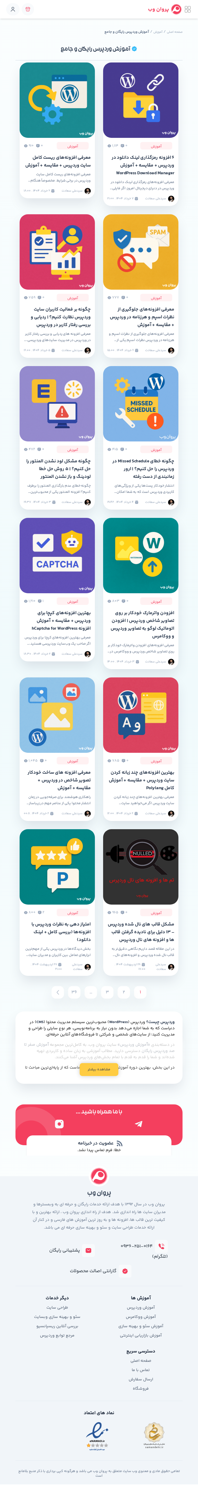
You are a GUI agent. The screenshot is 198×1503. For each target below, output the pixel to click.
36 (74, 992)
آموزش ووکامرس (141, 1317)
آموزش (157, 32)
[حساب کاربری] (13, 9)
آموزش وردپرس (141, 1307)
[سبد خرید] (28, 9)
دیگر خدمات (57, 1298)
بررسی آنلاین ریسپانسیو (57, 1326)
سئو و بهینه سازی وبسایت (57, 1317)
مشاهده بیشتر (99, 1069)
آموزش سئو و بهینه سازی (140, 1326)
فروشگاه (141, 1389)
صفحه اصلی (175, 32)
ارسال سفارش (141, 1379)
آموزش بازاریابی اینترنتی (141, 1335)
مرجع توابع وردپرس (57, 1335)
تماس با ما (141, 1370)
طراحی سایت (57, 1307)
